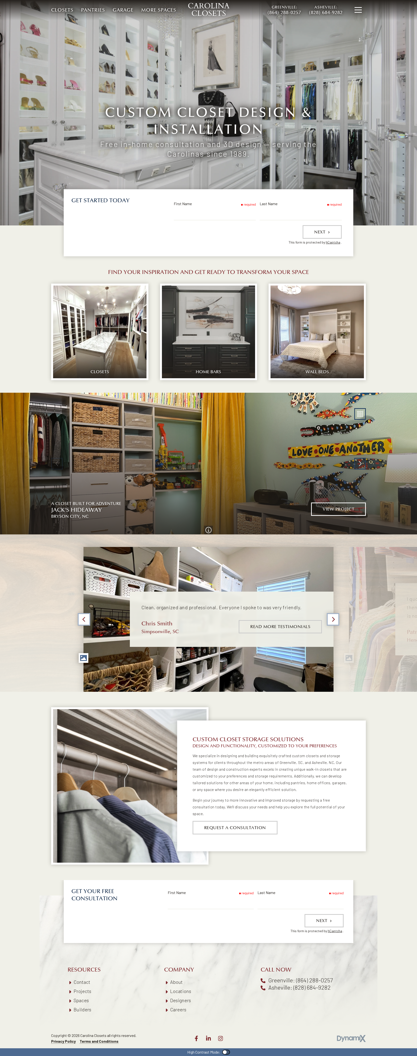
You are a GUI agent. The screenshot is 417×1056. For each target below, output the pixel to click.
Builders (82, 1009)
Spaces (81, 1000)
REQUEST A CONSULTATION (235, 827)
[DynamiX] (351, 1038)
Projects (82, 991)
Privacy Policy (63, 1041)
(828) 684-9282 (326, 10)
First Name (183, 203)
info (208, 530)
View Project (338, 509)
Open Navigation (358, 10)
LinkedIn (208, 1038)
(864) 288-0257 (284, 10)
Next (320, 232)
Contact (82, 982)
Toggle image (83, 658)
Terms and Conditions (99, 1041)
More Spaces (158, 10)
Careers (178, 1009)
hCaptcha (333, 242)
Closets (62, 10)
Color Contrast (226, 1052)
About (176, 982)
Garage (123, 10)
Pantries (93, 10)
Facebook (196, 1038)
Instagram (221, 1038)
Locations (180, 991)
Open (360, 414)
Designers (180, 1000)
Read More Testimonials (280, 626)
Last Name (269, 203)
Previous (84, 619)
